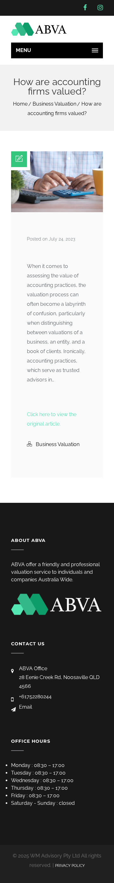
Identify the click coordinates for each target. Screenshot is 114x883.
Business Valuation (54, 104)
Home (20, 104)
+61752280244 (35, 697)
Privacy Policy (70, 865)
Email (25, 707)
